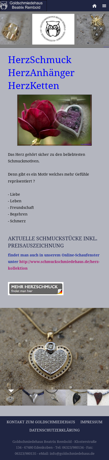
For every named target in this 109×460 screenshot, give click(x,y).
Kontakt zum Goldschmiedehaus (41, 421)
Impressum (91, 421)
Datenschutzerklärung (54, 430)
